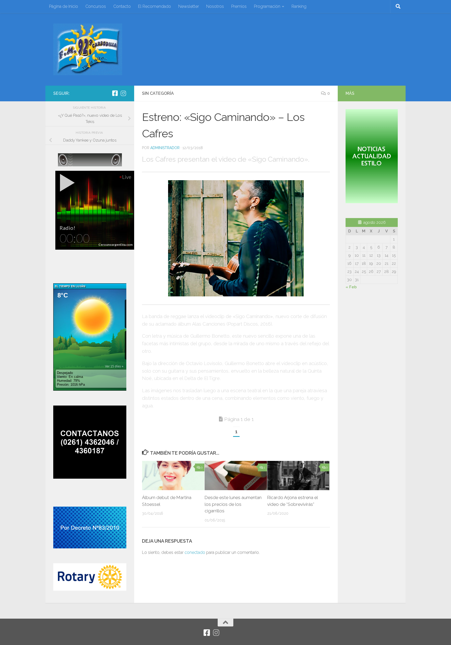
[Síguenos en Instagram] (123, 93)
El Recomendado (154, 6)
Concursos (95, 6)
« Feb (351, 287)
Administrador (165, 148)
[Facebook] (115, 93)
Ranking (299, 6)
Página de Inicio (63, 6)
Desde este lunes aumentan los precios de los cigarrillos (233, 504)
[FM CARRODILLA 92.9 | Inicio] (87, 49)
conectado (195, 552)
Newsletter (188, 6)
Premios (239, 6)
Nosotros (215, 6)
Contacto (122, 6)
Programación (267, 6)
